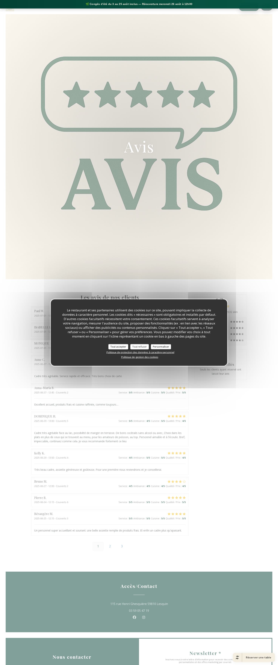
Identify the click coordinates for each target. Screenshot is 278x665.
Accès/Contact (227, 7)
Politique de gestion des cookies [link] (139, 357)
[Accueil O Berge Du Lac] (10, 7)
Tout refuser (139, 346)
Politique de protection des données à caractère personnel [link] (140, 352)
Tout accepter (118, 346)
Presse (211, 7)
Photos (188, 7)
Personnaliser (161, 346)
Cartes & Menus (168, 7)
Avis (202, 7)
